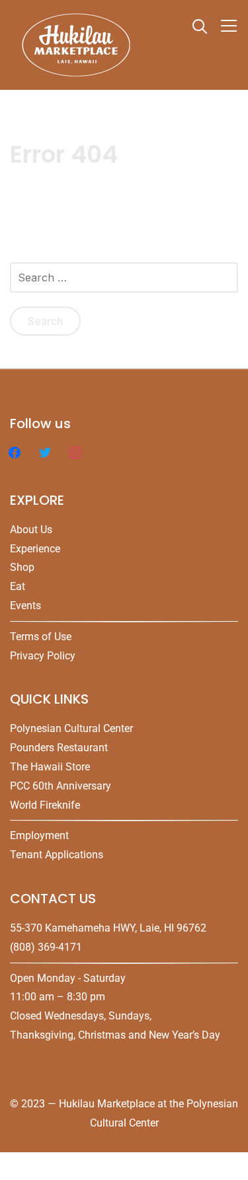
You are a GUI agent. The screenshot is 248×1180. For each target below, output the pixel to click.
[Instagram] (75, 451)
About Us (31, 529)
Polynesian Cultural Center (71, 728)
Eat (17, 586)
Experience (35, 548)
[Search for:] (124, 282)
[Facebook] (14, 451)
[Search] (199, 25)
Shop (22, 567)
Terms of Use (40, 636)
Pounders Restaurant (59, 747)
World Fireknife (45, 805)
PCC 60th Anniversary (60, 786)
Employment (39, 835)
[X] (45, 451)
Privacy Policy (42, 655)
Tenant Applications (56, 854)
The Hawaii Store (50, 766)
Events (25, 605)
